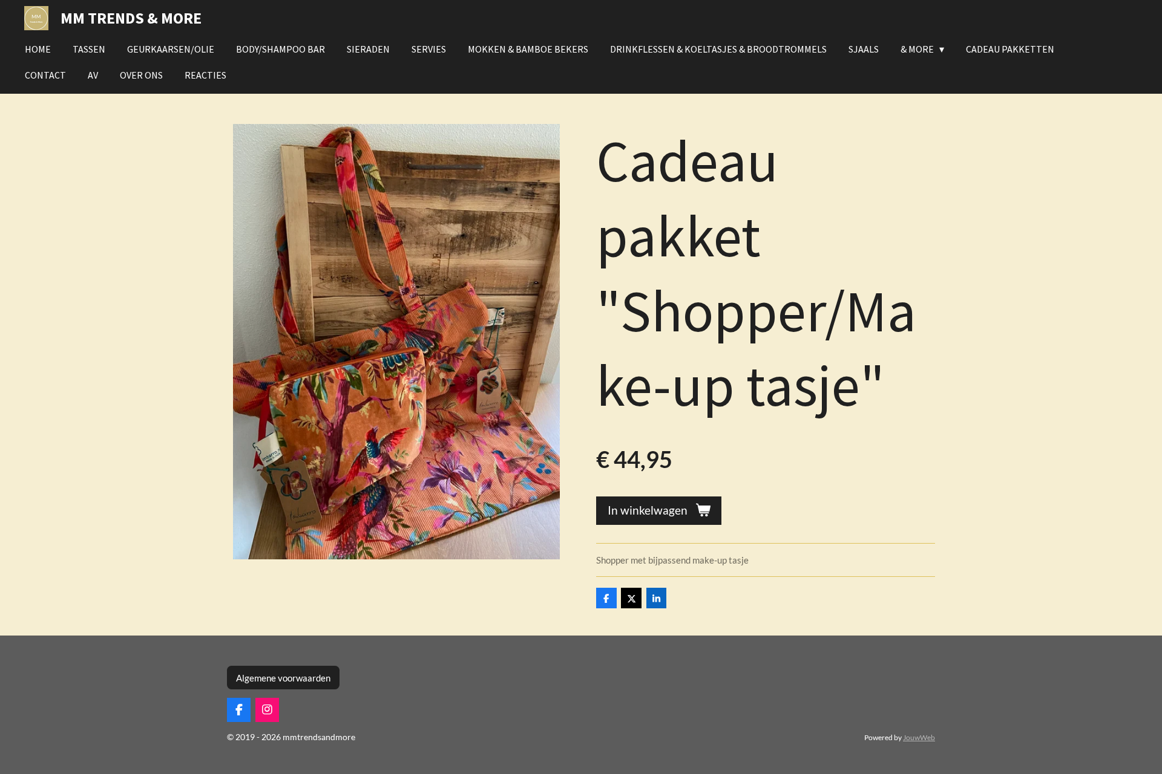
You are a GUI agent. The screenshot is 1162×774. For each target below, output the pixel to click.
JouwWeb (919, 737)
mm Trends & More (131, 18)
